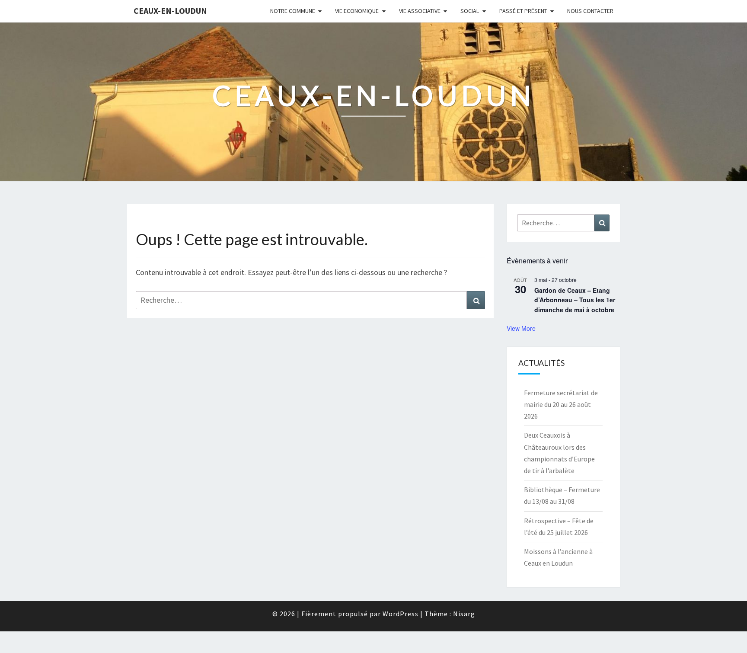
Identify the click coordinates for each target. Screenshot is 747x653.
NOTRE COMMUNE (292, 11)
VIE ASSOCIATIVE (420, 11)
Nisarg (464, 613)
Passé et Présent (523, 11)
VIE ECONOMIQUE (357, 11)
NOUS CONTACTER (590, 11)
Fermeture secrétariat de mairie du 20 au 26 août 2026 (561, 404)
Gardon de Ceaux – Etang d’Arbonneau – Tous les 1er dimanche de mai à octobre (574, 300)
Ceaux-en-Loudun (170, 10)
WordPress (400, 613)
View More (521, 328)
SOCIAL (469, 11)
